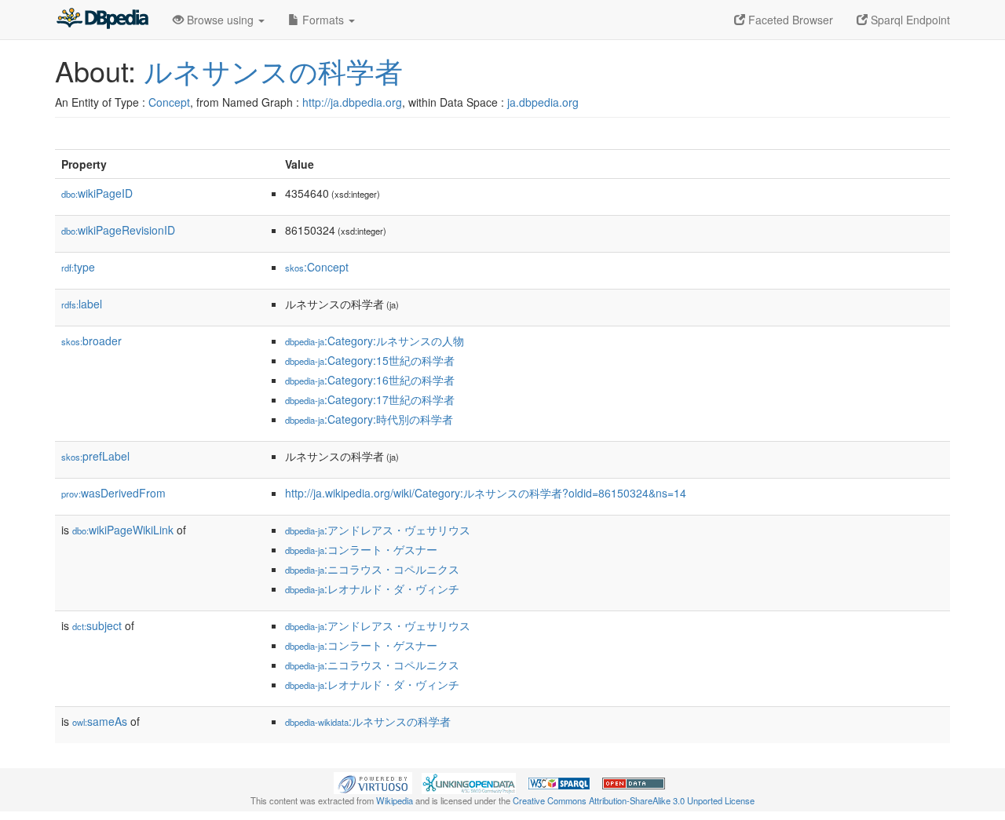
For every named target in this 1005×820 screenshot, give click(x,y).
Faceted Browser (789, 19)
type (78, 267)
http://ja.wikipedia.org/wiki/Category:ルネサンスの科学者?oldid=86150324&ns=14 (485, 493)
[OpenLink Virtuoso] (373, 781)
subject (97, 625)
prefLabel (95, 456)
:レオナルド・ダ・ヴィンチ (372, 588)
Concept (169, 102)
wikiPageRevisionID (118, 230)
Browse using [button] (220, 19)
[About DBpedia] (102, 19)
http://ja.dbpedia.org (352, 102)
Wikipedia (394, 800)
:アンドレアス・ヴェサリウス (377, 530)
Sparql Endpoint (909, 19)
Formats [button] (323, 19)
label (81, 304)
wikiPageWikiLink (123, 530)
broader (91, 340)
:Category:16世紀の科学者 (370, 380)
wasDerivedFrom (113, 493)
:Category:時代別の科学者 (369, 419)
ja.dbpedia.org (543, 102)
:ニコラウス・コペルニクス (372, 569)
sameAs (99, 721)
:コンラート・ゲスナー (361, 549)
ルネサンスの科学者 (273, 70)
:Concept (317, 267)
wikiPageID (97, 193)
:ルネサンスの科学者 (368, 721)
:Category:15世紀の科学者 (370, 360)
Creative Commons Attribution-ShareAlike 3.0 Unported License (634, 800)
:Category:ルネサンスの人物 (374, 340)
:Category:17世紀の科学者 (370, 399)
